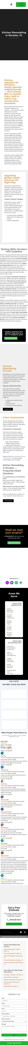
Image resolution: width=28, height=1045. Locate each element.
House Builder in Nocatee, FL (11, 977)
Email (2, 1008)
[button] (11, 4)
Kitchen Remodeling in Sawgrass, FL (13, 960)
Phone (3, 1003)
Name (3, 998)
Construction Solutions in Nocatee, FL (13, 974)
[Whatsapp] (16, 582)
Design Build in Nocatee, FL (11, 986)
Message (3, 1024)
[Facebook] (11, 582)
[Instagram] (7, 582)
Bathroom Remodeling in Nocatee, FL (13, 979)
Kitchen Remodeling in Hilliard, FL (12, 953)
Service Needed (5, 1019)
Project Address (5, 1013)
